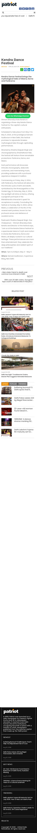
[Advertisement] (18, 36)
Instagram (19, 9)
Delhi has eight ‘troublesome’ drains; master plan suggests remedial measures (16, 376)
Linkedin (28, 9)
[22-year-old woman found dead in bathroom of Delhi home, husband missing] (6, 411)
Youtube (32, 9)
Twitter (22, 9)
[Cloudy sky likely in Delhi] (17, 346)
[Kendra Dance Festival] (17, 98)
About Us (5, 821)
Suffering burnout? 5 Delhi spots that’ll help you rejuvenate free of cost (23, 388)
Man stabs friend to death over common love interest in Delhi (14, 273)
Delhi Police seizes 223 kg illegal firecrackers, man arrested (24, 399)
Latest (5, 384)
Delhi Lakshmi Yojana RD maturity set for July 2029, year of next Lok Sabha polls (16, 316)
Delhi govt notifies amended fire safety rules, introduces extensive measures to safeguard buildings (16, 336)
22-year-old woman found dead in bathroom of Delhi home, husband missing (23, 409)
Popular (13, 384)
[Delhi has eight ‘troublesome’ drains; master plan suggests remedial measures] (17, 364)
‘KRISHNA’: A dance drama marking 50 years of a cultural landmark (22, 420)
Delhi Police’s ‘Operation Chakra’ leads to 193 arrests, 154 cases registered (18, 808)
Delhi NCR (4, 66)
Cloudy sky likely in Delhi (10, 355)
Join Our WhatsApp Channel (18, 116)
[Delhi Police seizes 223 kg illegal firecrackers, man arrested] (6, 401)
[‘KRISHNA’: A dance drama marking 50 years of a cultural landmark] (6, 422)
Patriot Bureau (24, 66)
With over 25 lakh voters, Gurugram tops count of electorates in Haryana (17, 281)
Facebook (25, 9)
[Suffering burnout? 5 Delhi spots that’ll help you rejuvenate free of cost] (6, 390)
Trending (22, 384)
